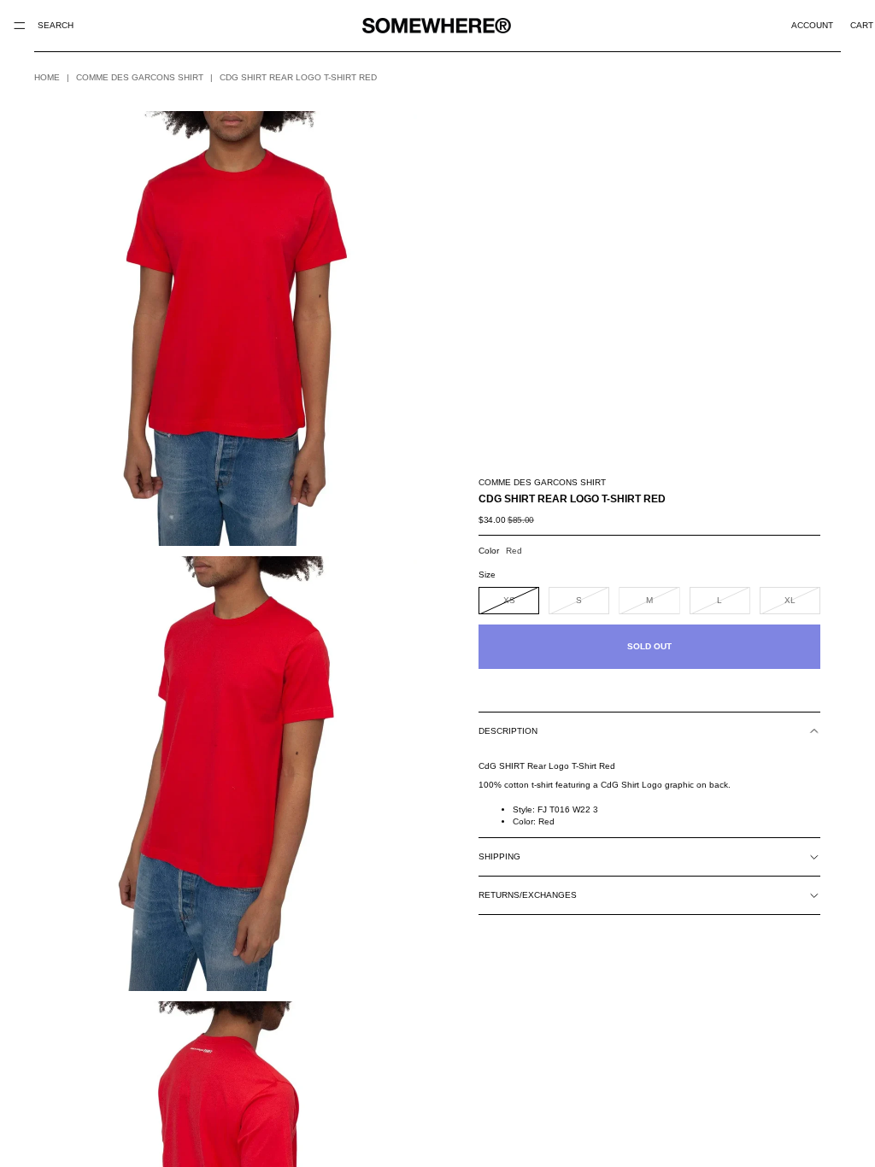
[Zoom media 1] (225, 328)
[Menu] (19, 25)
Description (508, 731)
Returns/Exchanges (528, 895)
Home (47, 77)
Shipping (499, 856)
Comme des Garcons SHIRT (139, 77)
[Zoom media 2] (225, 773)
